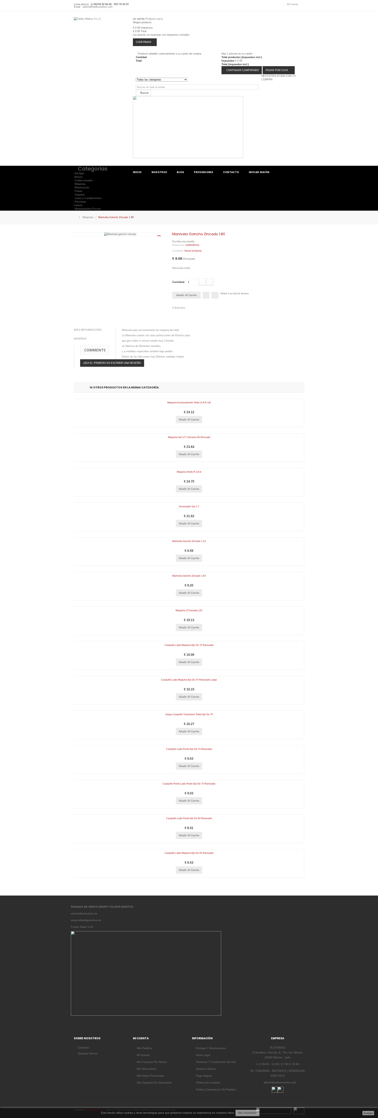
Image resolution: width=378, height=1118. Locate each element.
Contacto (83, 1047)
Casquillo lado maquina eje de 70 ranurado (189, 645)
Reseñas (80, 339)
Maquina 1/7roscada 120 (189, 610)
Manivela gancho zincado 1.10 (189, 541)
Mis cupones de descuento (154, 1082)
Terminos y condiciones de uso (216, 1061)
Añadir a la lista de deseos (234, 293)
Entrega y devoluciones (211, 1048)
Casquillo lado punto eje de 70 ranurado (189, 749)
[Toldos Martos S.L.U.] (100, 29)
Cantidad (178, 281)
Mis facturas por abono (152, 1061)
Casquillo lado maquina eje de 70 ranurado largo (189, 679)
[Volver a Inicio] (75, 217)
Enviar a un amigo (206, 295)
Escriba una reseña (183, 241)
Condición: (178, 250)
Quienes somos (88, 1053)
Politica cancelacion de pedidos (216, 1089)
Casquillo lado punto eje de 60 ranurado (189, 818)
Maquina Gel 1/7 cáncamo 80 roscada (189, 437)
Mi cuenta (143, 1055)
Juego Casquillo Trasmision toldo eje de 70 (189, 714)
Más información (247, 1112)
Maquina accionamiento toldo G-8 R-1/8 (189, 402)
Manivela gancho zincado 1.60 (189, 575)
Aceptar (368, 1113)
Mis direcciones (147, 1068)
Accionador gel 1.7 (189, 506)
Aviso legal (203, 1055)
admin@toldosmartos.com (98, 6)
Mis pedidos (144, 1048)
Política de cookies (208, 1082)
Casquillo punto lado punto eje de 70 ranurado (189, 783)
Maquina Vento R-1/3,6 (189, 472)
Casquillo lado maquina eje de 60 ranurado (189, 853)
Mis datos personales (150, 1075)
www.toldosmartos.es (84, 913)
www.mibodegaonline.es (86, 920)
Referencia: (178, 245)
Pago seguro (204, 1075)
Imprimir (214, 295)
